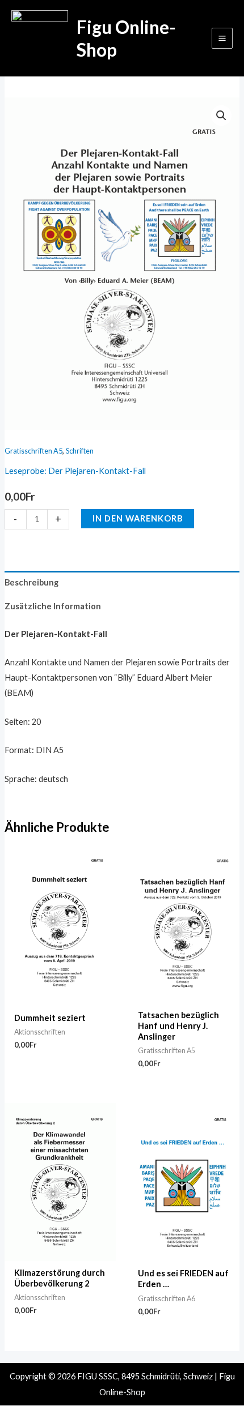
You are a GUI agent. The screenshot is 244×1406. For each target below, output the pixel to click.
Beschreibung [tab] (31, 582)
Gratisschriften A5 (33, 450)
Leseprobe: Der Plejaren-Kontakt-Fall (75, 471)
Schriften (80, 450)
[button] (221, 115)
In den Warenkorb (137, 518)
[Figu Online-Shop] (39, 38)
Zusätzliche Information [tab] (53, 606)
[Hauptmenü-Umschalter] (222, 38)
